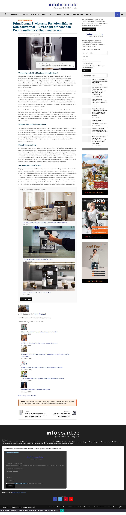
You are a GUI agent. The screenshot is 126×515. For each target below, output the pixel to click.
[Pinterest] (66, 499)
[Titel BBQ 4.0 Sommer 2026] (95, 189)
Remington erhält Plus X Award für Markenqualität (35, 389)
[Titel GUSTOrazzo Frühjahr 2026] (95, 234)
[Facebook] (55, 499)
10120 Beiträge (39, 314)
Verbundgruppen (77, 14)
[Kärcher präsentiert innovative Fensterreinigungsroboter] (86, 123)
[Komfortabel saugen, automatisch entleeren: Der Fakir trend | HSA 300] (86, 131)
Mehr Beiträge (26, 299)
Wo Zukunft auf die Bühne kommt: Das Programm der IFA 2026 (39, 332)
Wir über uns (70, 507)
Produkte (34, 14)
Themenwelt (14, 14)
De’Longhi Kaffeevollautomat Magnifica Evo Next (37, 293)
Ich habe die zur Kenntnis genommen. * (24, 483)
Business (57, 14)
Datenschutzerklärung (96, 66)
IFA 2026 (88, 14)
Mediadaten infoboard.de (99, 507)
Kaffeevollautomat (22, 20)
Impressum (52, 507)
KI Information (61, 507)
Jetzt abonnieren (88, 29)
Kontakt (78, 507)
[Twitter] (60, 499)
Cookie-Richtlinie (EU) (115, 507)
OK (62, 510)
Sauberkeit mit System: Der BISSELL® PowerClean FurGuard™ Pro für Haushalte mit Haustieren (99, 140)
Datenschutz (86, 507)
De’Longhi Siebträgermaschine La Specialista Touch (37, 259)
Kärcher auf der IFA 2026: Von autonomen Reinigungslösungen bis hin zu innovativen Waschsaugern (99, 91)
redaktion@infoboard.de (19, 492)
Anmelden (86, 70)
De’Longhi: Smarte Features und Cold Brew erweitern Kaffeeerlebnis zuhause (45, 223)
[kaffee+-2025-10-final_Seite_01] (95, 278)
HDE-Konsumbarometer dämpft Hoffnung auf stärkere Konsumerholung (42, 367)
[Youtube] (71, 499)
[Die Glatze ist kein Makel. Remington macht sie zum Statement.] (86, 82)
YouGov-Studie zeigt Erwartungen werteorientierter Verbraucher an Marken (42, 378)
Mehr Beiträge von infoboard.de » (27, 396)
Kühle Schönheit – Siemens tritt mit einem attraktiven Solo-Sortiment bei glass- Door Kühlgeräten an (35, 415)
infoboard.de (24, 34)
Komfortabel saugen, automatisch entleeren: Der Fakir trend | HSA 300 (99, 130)
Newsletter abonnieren (12, 452)
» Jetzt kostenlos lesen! (96, 192)
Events (66, 14)
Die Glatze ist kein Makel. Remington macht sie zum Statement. (39, 343)
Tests (24, 14)
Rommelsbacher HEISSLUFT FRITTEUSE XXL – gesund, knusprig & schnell (99, 101)
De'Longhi (29, 20)
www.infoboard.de (13, 507)
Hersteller (45, 14)
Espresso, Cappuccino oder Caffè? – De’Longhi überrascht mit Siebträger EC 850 (61, 415)
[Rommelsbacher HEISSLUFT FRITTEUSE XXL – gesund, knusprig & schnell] (86, 101)
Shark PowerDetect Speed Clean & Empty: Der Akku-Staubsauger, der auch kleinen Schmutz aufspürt (99, 112)
